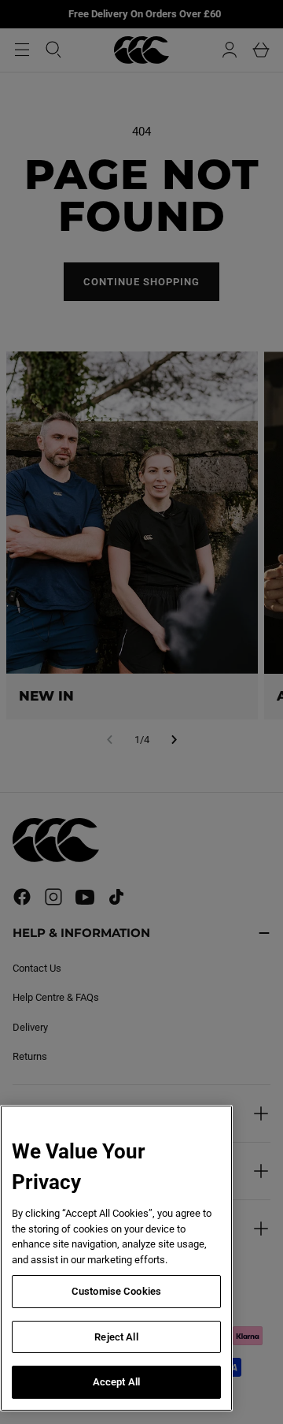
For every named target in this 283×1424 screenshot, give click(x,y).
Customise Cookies (116, 1291)
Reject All (116, 1337)
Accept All (116, 1382)
